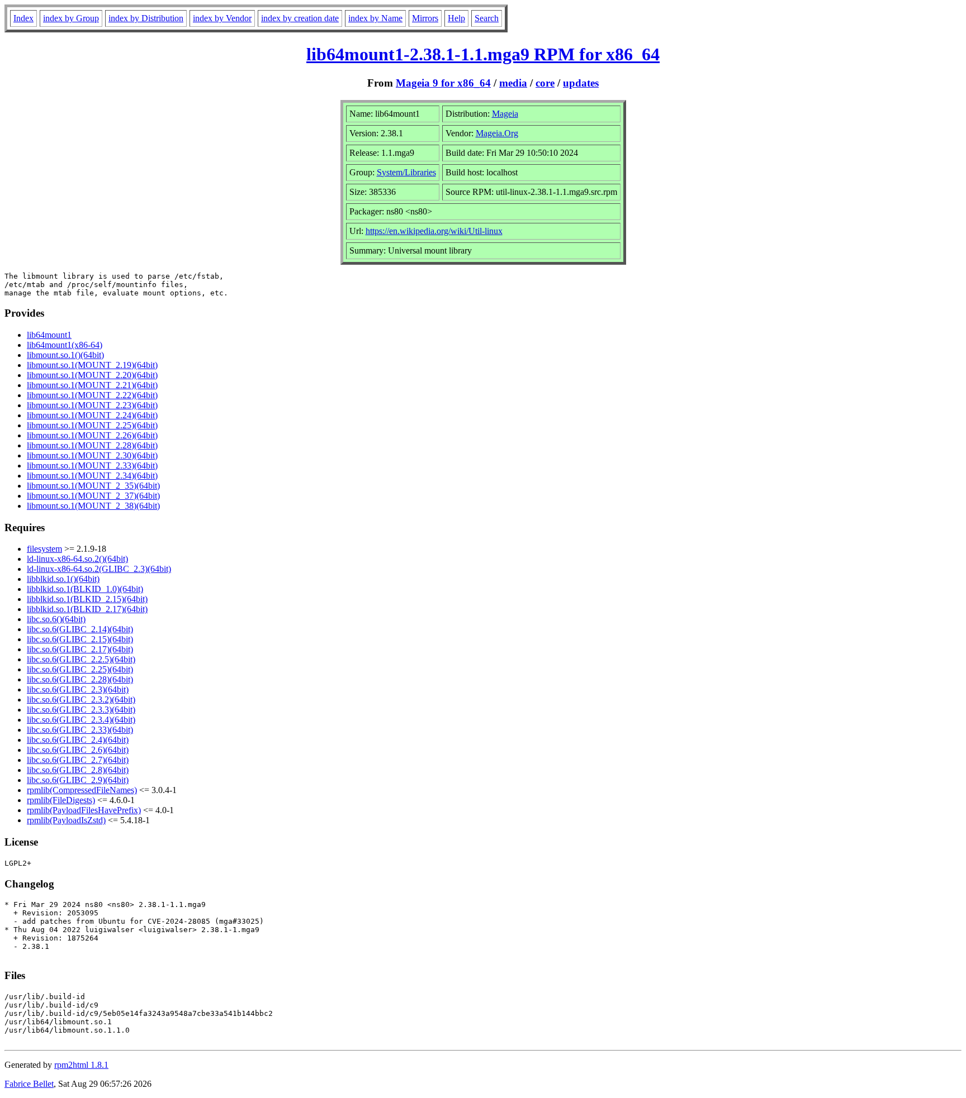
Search (487, 18)
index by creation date (300, 18)
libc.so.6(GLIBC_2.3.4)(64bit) (81, 719)
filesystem (44, 548)
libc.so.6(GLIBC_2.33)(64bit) (80, 729)
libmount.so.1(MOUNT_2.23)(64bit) (92, 405)
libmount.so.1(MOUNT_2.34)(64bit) (92, 475)
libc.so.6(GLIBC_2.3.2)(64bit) (81, 699)
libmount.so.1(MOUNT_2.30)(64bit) (92, 455)
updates (581, 83)
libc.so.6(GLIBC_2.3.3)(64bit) (81, 709)
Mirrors (425, 18)
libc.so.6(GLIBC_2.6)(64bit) (78, 750)
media (513, 83)
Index (23, 18)
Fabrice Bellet (29, 1084)
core (545, 83)
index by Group (71, 18)
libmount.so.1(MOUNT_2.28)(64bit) (92, 445)
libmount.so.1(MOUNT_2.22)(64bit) (92, 395)
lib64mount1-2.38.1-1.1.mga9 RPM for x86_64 (483, 54)
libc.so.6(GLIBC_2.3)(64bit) (78, 689)
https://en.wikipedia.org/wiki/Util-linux (434, 231)
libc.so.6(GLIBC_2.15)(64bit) (80, 639)
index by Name (375, 18)
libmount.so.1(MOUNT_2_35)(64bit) (93, 485)
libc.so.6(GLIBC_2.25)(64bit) (80, 669)
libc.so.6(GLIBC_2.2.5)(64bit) (81, 659)
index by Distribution (145, 18)
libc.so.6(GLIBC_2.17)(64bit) (80, 649)
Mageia (505, 113)
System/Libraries (406, 172)
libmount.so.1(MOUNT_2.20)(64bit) (92, 375)
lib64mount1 (49, 335)
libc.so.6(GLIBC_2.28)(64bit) (80, 679)
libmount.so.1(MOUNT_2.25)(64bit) (92, 425)
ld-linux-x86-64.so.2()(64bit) (77, 559)
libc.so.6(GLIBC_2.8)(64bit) (78, 770)
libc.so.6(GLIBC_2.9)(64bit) (78, 780)
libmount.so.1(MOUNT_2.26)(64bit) (92, 435)
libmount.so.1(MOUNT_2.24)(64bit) (92, 415)
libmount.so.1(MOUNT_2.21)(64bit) (92, 385)
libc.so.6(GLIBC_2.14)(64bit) (80, 629)
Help (456, 18)
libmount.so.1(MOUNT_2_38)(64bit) (93, 505)
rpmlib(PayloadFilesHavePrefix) (84, 810)
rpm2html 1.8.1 (81, 1065)
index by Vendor (222, 18)
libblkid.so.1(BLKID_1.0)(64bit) (85, 589)
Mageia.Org (497, 133)
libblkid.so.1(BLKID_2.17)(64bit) (87, 609)
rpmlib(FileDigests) (61, 800)
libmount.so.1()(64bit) (65, 355)
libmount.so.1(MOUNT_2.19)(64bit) (92, 365)
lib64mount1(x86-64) (64, 345)
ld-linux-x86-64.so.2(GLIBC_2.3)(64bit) (99, 569)
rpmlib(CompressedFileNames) (82, 790)
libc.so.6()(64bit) (56, 619)
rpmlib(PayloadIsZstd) (66, 820)
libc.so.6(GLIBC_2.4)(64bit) (78, 739)
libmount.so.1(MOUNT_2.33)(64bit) (92, 465)
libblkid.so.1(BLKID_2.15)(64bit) (87, 599)
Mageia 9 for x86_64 (443, 83)
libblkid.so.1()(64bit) (63, 579)
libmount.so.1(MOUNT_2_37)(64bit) (93, 495)
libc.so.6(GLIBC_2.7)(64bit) (78, 760)
